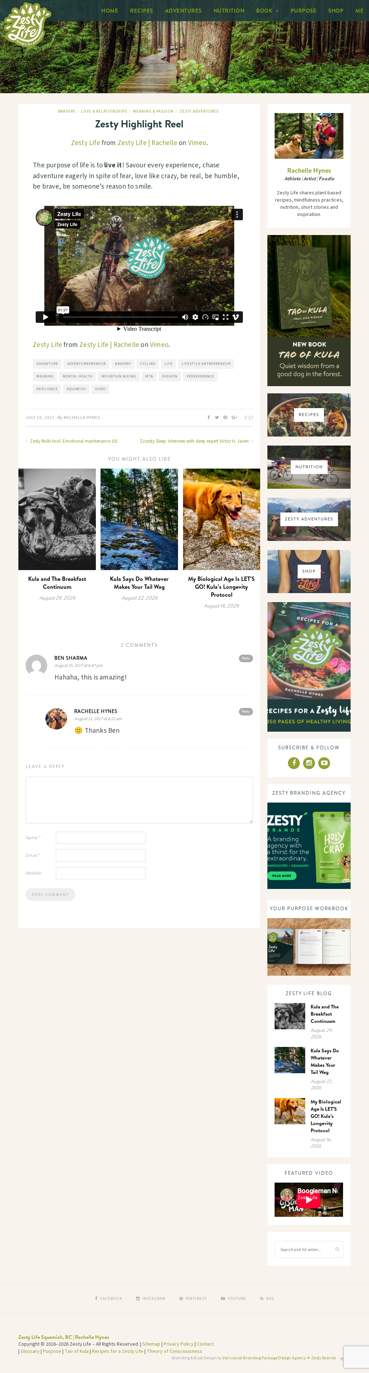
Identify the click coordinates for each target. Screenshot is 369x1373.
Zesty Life (85, 143)
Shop (335, 10)
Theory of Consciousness (174, 1351)
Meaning (45, 376)
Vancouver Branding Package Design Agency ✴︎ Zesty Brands (279, 1358)
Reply (246, 658)
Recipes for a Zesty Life (117, 1351)
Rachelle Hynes (82, 418)
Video (100, 389)
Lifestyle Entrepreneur (206, 363)
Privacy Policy (179, 1344)
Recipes (141, 10)
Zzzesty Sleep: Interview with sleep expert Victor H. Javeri (195, 441)
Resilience (47, 389)
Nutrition (229, 10)
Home (109, 10)
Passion (170, 376)
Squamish (76, 389)
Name (33, 838)
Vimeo (197, 143)
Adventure (47, 363)
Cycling (148, 363)
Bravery (66, 111)
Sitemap (151, 1344)
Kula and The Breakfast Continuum (57, 583)
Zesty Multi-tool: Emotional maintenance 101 (73, 441)
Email (33, 855)
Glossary (30, 1351)
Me (359, 10)
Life (169, 363)
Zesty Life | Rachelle (147, 143)
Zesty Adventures (199, 111)
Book (264, 10)
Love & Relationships (104, 111)
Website (33, 873)
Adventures (183, 10)
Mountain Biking (119, 376)
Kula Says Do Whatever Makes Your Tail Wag (139, 583)
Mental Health (78, 376)
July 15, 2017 (40, 418)
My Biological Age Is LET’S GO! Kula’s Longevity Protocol (221, 587)
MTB (149, 376)
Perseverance (200, 376)
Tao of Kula (77, 1351)
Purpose (304, 10)
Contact (205, 1344)
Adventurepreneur (86, 363)
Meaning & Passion (153, 111)
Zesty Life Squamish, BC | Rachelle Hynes (63, 1337)
